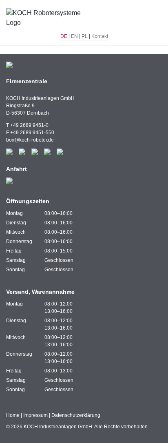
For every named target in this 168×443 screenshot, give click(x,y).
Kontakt (99, 36)
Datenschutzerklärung (75, 415)
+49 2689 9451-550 (32, 132)
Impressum (35, 415)
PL (85, 36)
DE (63, 36)
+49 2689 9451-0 (29, 125)
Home (13, 415)
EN (74, 36)
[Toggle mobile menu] (158, 18)
